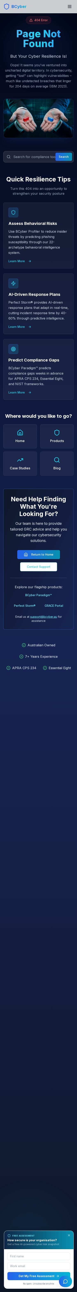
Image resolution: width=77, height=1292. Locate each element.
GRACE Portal (54, 605)
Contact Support (38, 566)
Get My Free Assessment (36, 1276)
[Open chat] (65, 1281)
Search (64, 156)
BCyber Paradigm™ (38, 595)
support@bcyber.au (43, 616)
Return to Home (42, 554)
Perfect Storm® (25, 605)
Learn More (16, 261)
